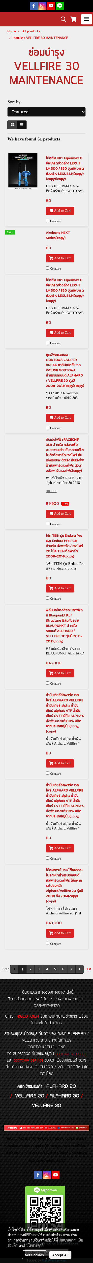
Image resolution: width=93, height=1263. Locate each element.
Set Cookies (34, 1254)
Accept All (60, 1254)
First (5, 969)
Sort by (15, 101)
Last (88, 969)
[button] (62, 19)
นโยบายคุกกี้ (35, 1245)
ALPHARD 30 (64, 1096)
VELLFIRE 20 (29, 1096)
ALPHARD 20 (61, 1086)
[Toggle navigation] (86, 19)
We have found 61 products (33, 139)
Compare (55, 221)
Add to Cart (62, 211)
